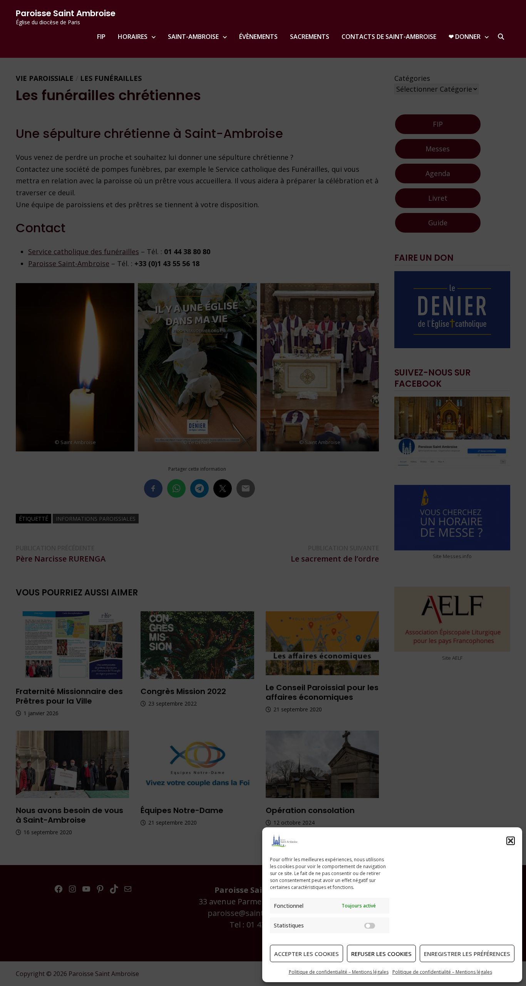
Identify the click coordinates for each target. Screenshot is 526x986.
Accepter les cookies (306, 953)
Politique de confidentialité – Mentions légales (339, 972)
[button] (510, 841)
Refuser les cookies (381, 953)
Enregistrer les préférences (467, 953)
